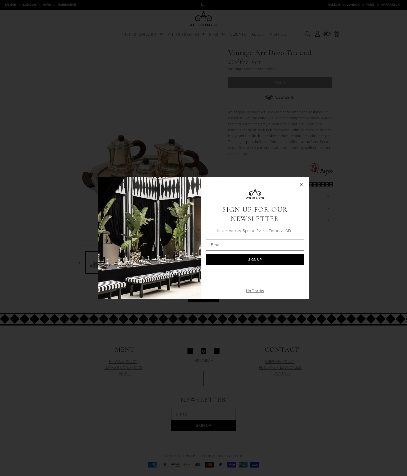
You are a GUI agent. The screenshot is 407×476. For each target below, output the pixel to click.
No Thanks (255, 291)
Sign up (255, 259)
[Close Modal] (301, 185)
